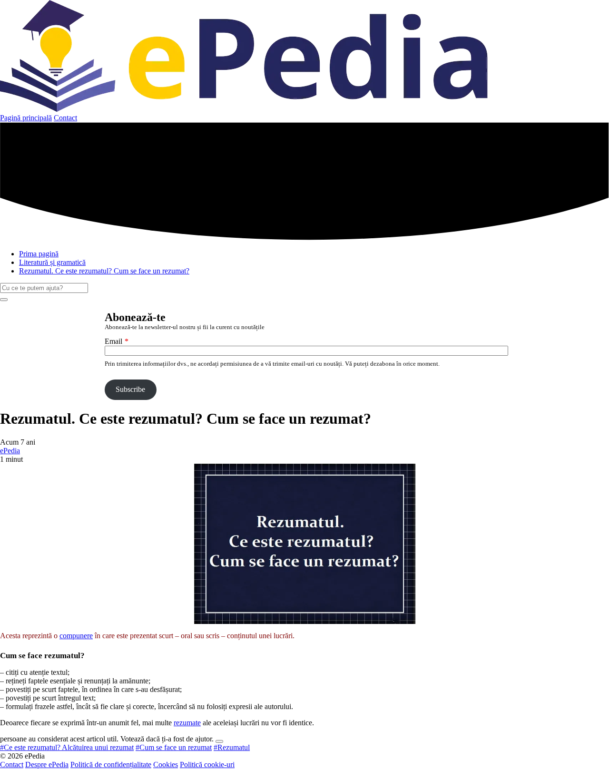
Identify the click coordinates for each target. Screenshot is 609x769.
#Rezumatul (232, 747)
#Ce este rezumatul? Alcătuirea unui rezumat (67, 747)
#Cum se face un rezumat (174, 747)
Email (113, 341)
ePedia (10, 451)
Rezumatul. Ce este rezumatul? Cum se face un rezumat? (104, 271)
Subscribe (130, 389)
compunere (76, 636)
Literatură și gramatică (52, 262)
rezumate (187, 723)
